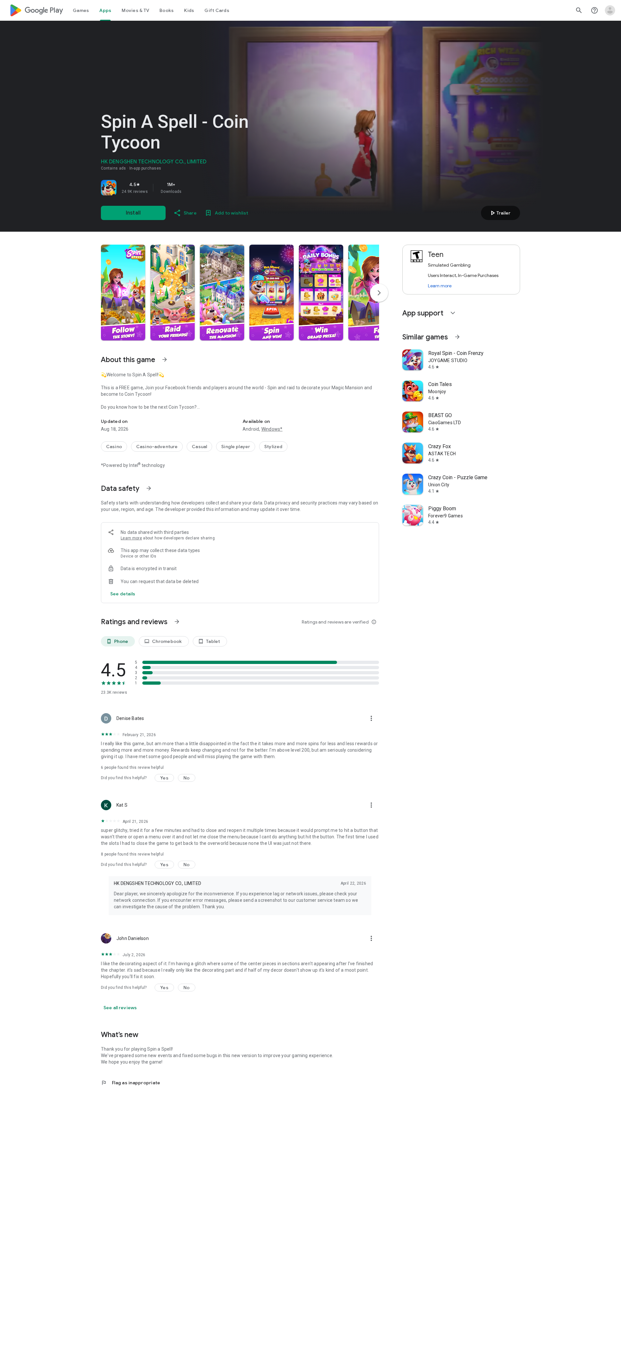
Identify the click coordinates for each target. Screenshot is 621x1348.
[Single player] (235, 446)
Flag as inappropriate (130, 1083)
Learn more (131, 538)
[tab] (81, 10)
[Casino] (114, 446)
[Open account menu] (610, 10)
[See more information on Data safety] (149, 488)
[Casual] (199, 446)
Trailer (499, 213)
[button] (123, 292)
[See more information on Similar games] (457, 337)
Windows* (272, 429)
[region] (191, 187)
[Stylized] (273, 446)
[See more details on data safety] (123, 594)
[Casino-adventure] (157, 446)
